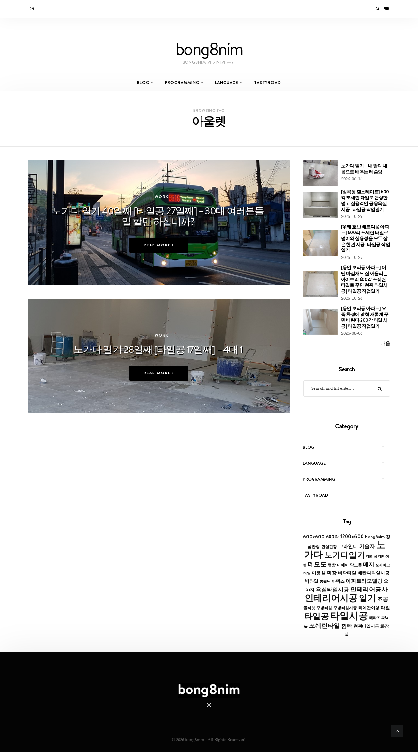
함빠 (346, 626)
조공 (382, 599)
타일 (385, 607)
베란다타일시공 (374, 573)
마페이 (343, 565)
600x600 (314, 536)
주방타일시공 (345, 607)
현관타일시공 (366, 626)
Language (226, 82)
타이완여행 (368, 607)
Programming (182, 82)
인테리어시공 (331, 598)
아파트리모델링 (364, 580)
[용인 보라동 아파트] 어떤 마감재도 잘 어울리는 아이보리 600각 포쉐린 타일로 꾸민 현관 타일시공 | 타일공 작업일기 (364, 279)
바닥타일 (347, 573)
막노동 (356, 565)
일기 (367, 598)
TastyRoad (267, 82)
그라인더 (348, 546)
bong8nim (375, 536)
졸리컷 (309, 607)
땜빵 (332, 565)
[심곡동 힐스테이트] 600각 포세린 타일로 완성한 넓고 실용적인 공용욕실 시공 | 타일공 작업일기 (365, 200)
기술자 (367, 546)
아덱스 (338, 581)
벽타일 (311, 581)
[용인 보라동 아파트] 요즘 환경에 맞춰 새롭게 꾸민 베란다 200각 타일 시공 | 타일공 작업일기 (364, 317)
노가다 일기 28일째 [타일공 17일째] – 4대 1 (158, 349)
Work (162, 196)
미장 (332, 572)
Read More (158, 245)
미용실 (319, 573)
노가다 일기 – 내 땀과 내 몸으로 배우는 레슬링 (364, 168)
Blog (143, 82)
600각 (332, 536)
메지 (368, 564)
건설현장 (329, 546)
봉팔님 (325, 581)
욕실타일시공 (332, 589)
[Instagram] (32, 8)
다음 (385, 343)
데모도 (317, 564)
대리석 (371, 556)
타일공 (316, 616)
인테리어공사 (369, 589)
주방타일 (324, 607)
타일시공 (349, 615)
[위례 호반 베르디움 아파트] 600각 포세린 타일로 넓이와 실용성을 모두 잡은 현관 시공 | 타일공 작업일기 (365, 238)
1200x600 (352, 536)
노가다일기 (344, 554)
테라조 (374, 617)
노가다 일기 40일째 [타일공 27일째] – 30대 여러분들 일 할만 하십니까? (158, 216)
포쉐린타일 (324, 625)
